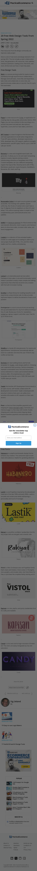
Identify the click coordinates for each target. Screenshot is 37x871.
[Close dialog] (34, 425)
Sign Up (18, 443)
